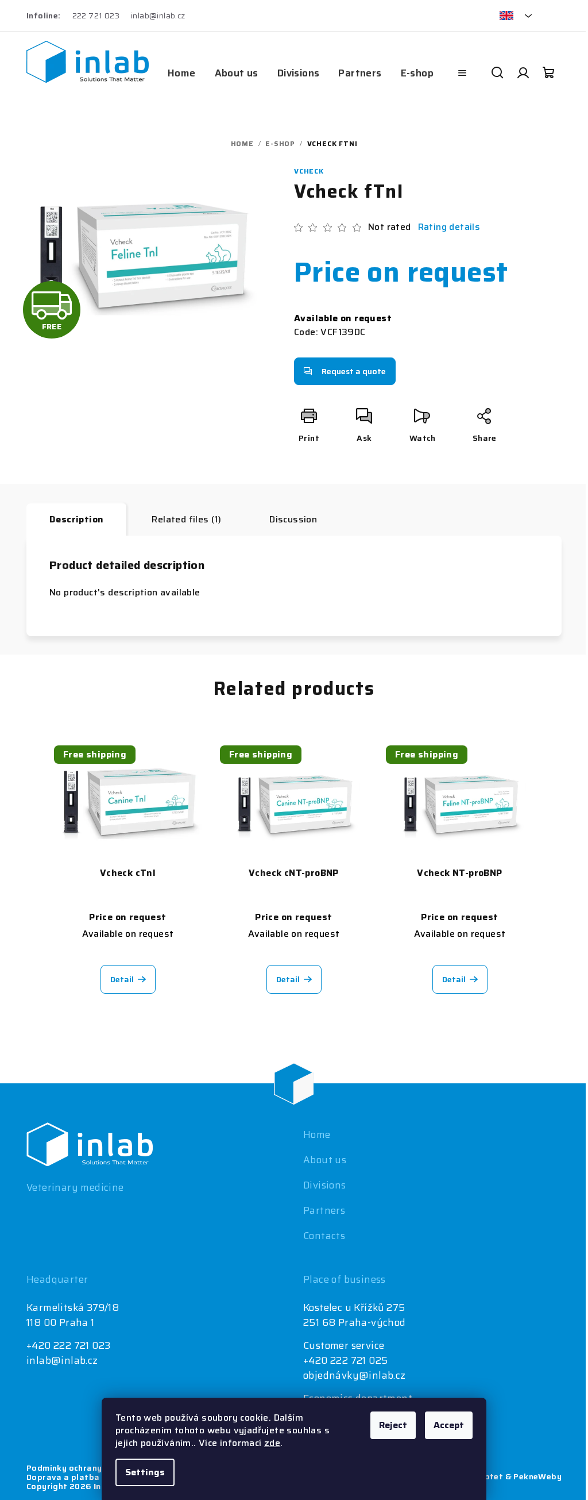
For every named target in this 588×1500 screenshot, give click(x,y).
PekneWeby (537, 1476)
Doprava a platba (62, 1477)
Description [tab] (76, 519)
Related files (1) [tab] (186, 519)
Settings (145, 1472)
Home (317, 1134)
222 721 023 (95, 15)
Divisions (324, 1185)
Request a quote (354, 371)
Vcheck (309, 171)
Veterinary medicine (75, 1187)
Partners (324, 1210)
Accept (449, 1425)
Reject (393, 1425)
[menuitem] (181, 73)
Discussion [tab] (293, 519)
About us (324, 1160)
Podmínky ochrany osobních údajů (95, 1467)
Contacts (324, 1236)
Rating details (449, 227)
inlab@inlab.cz (158, 15)
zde (272, 1443)
